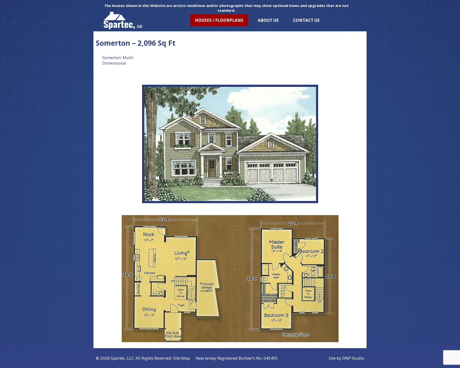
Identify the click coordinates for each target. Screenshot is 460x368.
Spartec (118, 358)
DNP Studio (353, 358)
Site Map (181, 358)
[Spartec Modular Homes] (123, 20)
